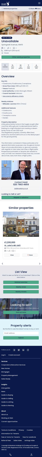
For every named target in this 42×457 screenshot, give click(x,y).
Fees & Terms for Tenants (10, 437)
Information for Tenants (10, 434)
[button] (3, 23)
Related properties (10, 9)
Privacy (21, 430)
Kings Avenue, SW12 (30, 245)
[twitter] (19, 350)
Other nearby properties (21, 57)
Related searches (21, 282)
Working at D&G (7, 418)
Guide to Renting (7, 405)
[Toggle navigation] (39, 3)
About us (4, 415)
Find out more (21, 312)
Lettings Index (30, 440)
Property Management (9, 375)
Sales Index (18, 440)
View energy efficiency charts (13, 96)
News (3, 391)
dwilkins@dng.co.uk (21, 188)
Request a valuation (21, 197)
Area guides (5, 388)
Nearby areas (21, 287)
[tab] (5, 66)
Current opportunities (9, 422)
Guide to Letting (7, 402)
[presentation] (5, 66)
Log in (3, 355)
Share (32, 9)
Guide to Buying (7, 395)
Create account (14, 355)
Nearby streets (21, 292)
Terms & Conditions (8, 430)
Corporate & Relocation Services (13, 365)
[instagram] (28, 350)
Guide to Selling (7, 398)
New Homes (5, 368)
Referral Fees (6, 440)
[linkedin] (23, 350)
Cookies (30, 430)
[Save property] (38, 9)
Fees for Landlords (29, 437)
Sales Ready (5, 379)
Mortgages (5, 372)
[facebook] (14, 350)
